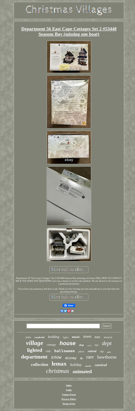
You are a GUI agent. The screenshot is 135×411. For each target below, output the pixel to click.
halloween (64, 351)
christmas (57, 371)
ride (48, 351)
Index (69, 385)
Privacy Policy (69, 399)
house (68, 343)
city (102, 351)
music (76, 337)
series (28, 337)
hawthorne (107, 357)
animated (82, 371)
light (96, 345)
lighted (34, 350)
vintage (51, 344)
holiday (76, 364)
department (34, 357)
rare (90, 357)
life (81, 358)
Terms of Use (68, 403)
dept (107, 343)
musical (108, 337)
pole (109, 352)
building (53, 337)
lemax (59, 363)
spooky (88, 366)
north (89, 346)
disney (71, 358)
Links (69, 390)
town (87, 336)
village (34, 342)
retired (92, 351)
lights (65, 337)
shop (81, 345)
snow (56, 357)
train (97, 337)
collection (39, 364)
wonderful (39, 337)
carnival (101, 365)
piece (81, 351)
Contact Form (69, 394)
